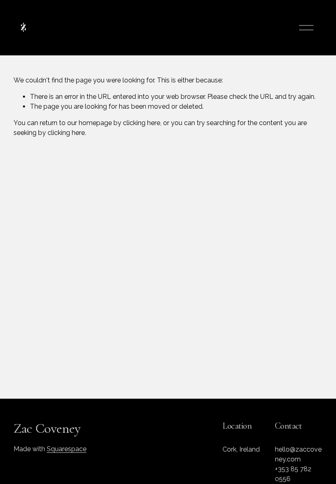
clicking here (141, 123)
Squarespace (66, 449)
